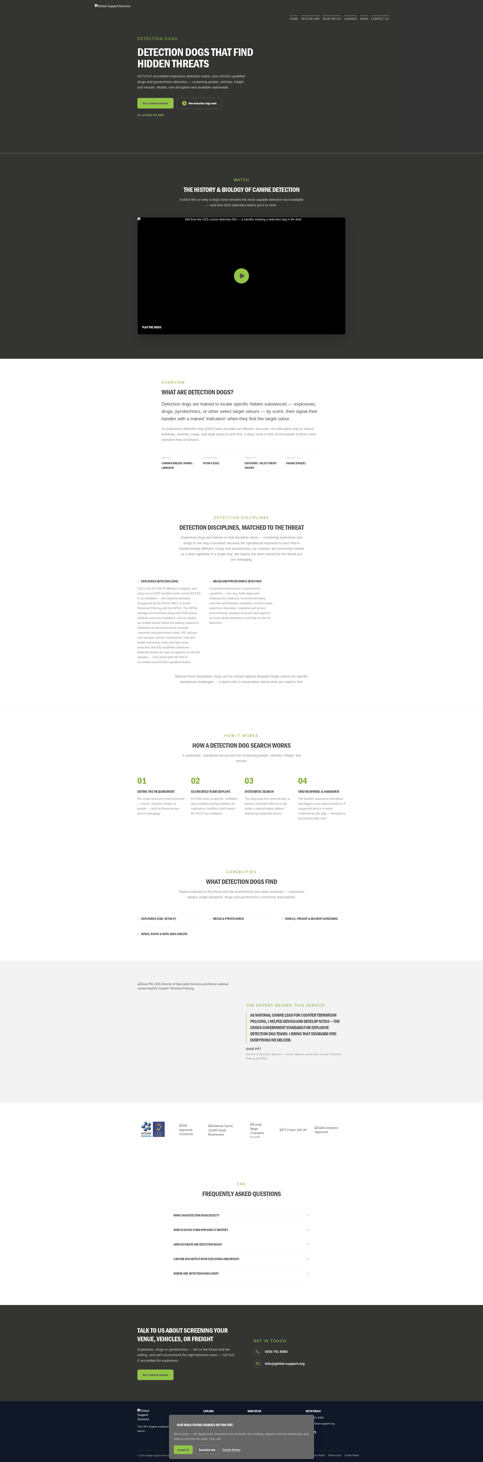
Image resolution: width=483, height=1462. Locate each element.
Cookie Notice (352, 1455)
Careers (350, 19)
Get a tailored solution (155, 103)
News (364, 19)
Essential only (207, 1450)
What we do (332, 19)
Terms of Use (334, 1455)
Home (294, 19)
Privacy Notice (317, 1455)
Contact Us (380, 19)
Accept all (183, 1450)
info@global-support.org (320, 1423)
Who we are (310, 19)
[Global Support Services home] (112, 12)
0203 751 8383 (155, 115)
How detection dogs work (202, 103)
